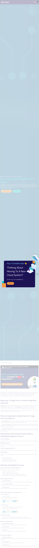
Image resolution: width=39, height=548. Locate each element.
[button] (37, 1)
